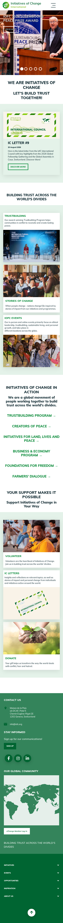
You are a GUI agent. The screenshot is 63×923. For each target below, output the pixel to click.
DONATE (10, 658)
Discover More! (18, 167)
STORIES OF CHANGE (19, 300)
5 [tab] (40, 68)
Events (7, 873)
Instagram (18, 758)
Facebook (8, 758)
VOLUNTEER (13, 556)
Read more (11, 29)
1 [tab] (21, 68)
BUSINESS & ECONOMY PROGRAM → (31, 453)
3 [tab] (30, 68)
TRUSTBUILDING (15, 215)
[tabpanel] (31, 42)
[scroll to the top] (31, 913)
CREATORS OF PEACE (30, 426)
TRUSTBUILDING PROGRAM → (31, 415)
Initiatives (9, 865)
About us (35, 11)
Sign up (10, 746)
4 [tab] (35, 68)
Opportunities (11, 881)
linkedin (27, 758)
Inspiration (9, 888)
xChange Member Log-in (16, 831)
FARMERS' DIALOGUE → (31, 476)
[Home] (22, 5)
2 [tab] (25, 68)
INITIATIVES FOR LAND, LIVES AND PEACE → (31, 439)
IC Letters (12, 573)
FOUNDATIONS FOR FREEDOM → (31, 466)
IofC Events (13, 318)
